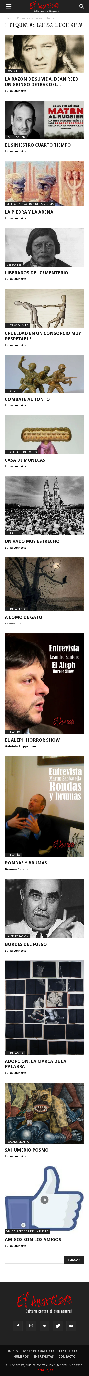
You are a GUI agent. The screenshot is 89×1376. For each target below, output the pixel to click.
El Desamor (14, 1053)
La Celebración (17, 936)
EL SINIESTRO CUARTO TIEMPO (38, 145)
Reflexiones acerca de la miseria (30, 204)
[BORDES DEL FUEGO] (44, 908)
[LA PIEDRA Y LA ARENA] (44, 183)
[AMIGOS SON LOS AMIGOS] (44, 1200)
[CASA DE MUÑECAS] (44, 434)
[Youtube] (71, 1326)
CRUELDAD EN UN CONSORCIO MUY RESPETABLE (43, 336)
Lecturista (68, 1351)
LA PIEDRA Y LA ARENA (29, 212)
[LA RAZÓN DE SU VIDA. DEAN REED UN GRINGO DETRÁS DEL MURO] (44, 54)
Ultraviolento (17, 325)
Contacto (67, 1356)
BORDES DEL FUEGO (26, 944)
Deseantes (13, 264)
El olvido (13, 391)
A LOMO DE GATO (23, 617)
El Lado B (13, 533)
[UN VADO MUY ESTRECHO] (44, 505)
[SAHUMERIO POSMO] (44, 1113)
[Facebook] (18, 1326)
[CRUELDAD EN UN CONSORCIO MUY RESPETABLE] (44, 308)
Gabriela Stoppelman (20, 746)
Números (21, 1356)
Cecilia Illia (13, 623)
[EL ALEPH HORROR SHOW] (44, 683)
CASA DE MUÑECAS (25, 460)
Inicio (8, 18)
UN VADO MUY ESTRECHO (32, 541)
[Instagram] (31, 1326)
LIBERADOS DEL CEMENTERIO (36, 272)
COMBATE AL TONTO (27, 399)
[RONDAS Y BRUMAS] (44, 806)
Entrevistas (43, 1356)
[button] (82, 6)
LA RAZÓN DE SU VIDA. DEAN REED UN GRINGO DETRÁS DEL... (41, 81)
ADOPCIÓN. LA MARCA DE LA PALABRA (35, 1063)
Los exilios (14, 71)
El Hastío (13, 732)
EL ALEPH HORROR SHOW (32, 740)
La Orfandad (15, 137)
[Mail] (44, 1326)
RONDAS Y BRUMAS (26, 863)
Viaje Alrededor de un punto (27, 1231)
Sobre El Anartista (38, 1351)
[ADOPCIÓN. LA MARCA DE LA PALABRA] (44, 1007)
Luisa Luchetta (16, 90)
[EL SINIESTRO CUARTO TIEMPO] (44, 120)
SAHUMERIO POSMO (27, 1150)
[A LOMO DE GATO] (44, 584)
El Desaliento (16, 609)
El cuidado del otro (21, 452)
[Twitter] (58, 1326)
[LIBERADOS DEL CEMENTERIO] (44, 247)
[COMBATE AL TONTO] (44, 374)
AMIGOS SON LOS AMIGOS (33, 1239)
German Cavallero (18, 869)
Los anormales (17, 1142)
